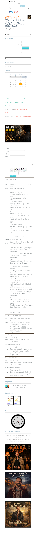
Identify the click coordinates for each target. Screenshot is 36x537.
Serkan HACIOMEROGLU (19, 385)
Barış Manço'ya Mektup (19, 387)
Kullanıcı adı (17, 42)
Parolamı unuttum (25, 51)
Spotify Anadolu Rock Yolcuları (23, 116)
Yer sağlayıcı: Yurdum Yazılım (6, 536)
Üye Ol (10, 4)
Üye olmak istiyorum (25, 53)
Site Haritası (8, 66)
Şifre (19, 45)
